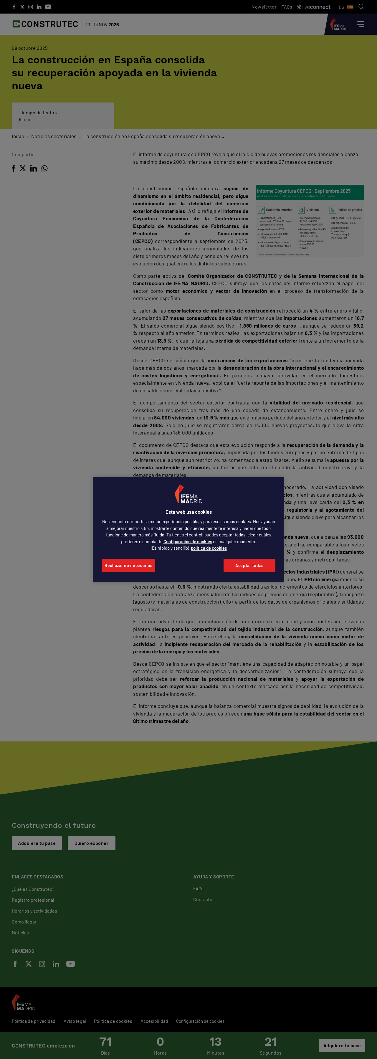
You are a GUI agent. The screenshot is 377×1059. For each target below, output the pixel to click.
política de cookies (209, 548)
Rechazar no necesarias (128, 565)
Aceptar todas (249, 565)
